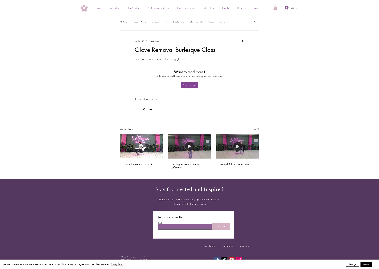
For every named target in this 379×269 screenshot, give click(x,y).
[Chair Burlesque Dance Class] (141, 146)
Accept (366, 264)
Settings (352, 264)
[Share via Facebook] (136, 109)
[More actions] (242, 41)
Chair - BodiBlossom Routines (202, 21)
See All (256, 128)
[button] (275, 7)
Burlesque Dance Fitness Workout (185, 165)
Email (160, 223)
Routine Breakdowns (175, 21)
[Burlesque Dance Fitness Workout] (189, 146)
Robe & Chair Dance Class (235, 164)
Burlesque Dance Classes (146, 99)
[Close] (375, 264)
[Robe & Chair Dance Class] (237, 146)
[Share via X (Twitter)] (143, 109)
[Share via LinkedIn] (150, 109)
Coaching (156, 21)
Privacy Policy (117, 264)
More (222, 21)
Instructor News (139, 21)
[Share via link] (157, 109)
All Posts (123, 21)
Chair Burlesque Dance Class (140, 164)
